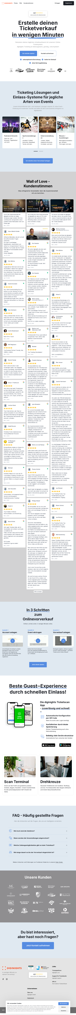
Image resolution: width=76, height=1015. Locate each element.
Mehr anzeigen (38, 591)
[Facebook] (3, 979)
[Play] (23, 209)
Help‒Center (59, 862)
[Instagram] (7, 979)
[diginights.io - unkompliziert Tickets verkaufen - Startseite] (7, 3)
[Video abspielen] (12, 641)
